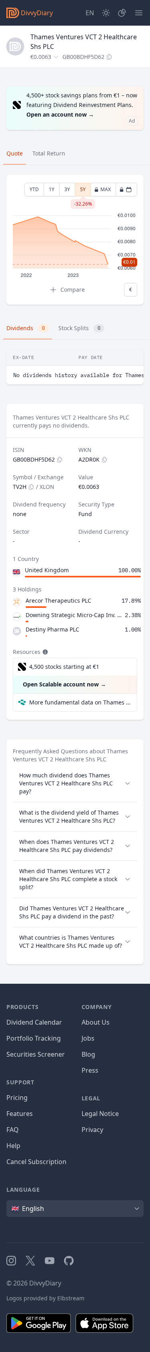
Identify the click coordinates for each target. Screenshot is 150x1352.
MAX (105, 189)
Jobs (88, 1038)
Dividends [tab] (25, 328)
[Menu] (139, 13)
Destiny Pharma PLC (52, 629)
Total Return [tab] (48, 153)
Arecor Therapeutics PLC (58, 600)
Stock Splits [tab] (79, 328)
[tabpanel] (75, 240)
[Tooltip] (44, 652)
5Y (83, 191)
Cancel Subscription (36, 1161)
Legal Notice (100, 1113)
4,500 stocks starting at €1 (64, 666)
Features (19, 1113)
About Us (96, 1022)
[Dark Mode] (106, 13)
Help (13, 1145)
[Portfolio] (122, 13)
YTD (34, 189)
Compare (72, 289)
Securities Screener (35, 1054)
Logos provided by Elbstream (45, 1298)
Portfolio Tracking (33, 1038)
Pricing (17, 1097)
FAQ (12, 1129)
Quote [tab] (14, 153)
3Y (67, 189)
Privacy (92, 1129)
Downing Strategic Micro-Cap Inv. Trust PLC (74, 615)
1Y (51, 189)
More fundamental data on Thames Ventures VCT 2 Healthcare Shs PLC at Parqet (79, 702)
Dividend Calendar (34, 1022)
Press (90, 1070)
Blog (88, 1054)
